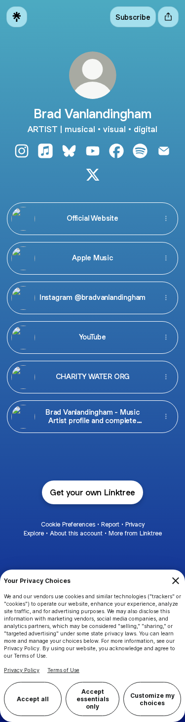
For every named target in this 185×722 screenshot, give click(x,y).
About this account (76, 533)
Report (110, 524)
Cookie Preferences (68, 524)
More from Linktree (135, 533)
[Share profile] (168, 17)
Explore (34, 533)
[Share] (166, 219)
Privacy (135, 524)
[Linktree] (17, 17)
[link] (22, 151)
